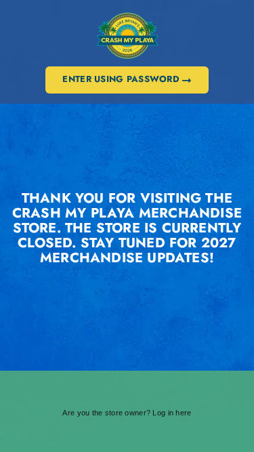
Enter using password (122, 79)
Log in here (171, 413)
